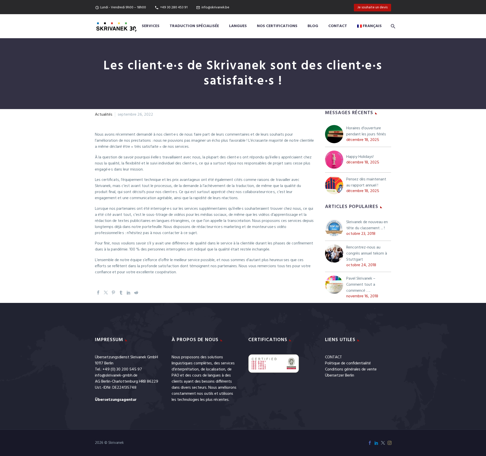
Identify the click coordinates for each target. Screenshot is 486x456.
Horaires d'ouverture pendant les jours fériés (366, 131)
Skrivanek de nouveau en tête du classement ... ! (367, 225)
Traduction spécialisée (194, 26)
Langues (238, 26)
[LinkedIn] (129, 293)
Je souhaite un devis (372, 7)
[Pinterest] (113, 293)
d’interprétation (185, 369)
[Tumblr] (121, 293)
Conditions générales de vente (351, 369)
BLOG (313, 26)
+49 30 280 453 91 (174, 7)
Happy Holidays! (360, 157)
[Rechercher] (392, 26)
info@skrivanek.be (215, 7)
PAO (175, 375)
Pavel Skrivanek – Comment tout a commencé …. (360, 285)
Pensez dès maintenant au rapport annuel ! (366, 182)
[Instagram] (390, 443)
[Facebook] (98, 293)
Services (150, 26)
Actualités (103, 114)
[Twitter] (106, 293)
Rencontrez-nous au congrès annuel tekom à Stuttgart (366, 253)
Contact (337, 26)
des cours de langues (203, 375)
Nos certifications (277, 26)
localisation (215, 369)
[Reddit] (136, 293)
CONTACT (333, 357)
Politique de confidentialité (348, 363)
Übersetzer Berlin (339, 375)
